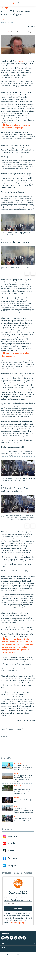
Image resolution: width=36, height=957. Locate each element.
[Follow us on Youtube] (11, 938)
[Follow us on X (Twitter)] (7, 938)
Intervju (4, 8)
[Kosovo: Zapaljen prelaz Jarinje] (18, 255)
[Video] (7, 954)
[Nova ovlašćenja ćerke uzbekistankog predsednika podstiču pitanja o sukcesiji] (7, 765)
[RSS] (20, 938)
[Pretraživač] (28, 954)
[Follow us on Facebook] (3, 938)
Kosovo (16, 798)
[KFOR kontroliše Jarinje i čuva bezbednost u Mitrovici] (18, 504)
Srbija (16, 773)
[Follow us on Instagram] (15, 938)
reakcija (20, 61)
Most (16, 816)
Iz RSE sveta (18, 763)
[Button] (31, 26)
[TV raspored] (24, 938)
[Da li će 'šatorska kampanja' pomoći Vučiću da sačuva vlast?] (7, 818)
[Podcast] (18, 954)
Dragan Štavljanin (6, 19)
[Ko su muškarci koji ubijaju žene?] (7, 800)
